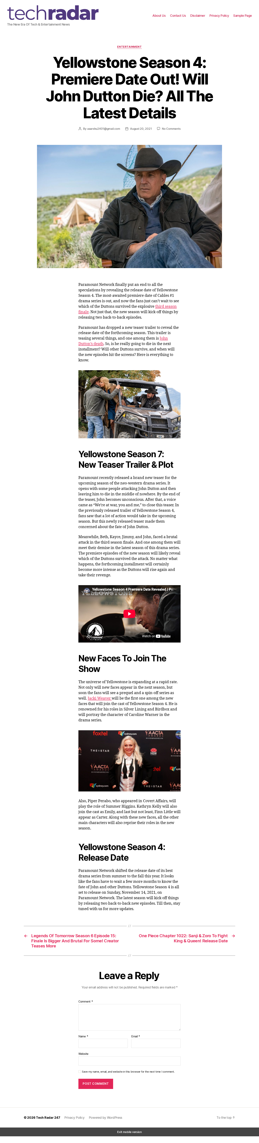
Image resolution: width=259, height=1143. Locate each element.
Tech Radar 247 (48, 1117)
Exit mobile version (129, 1132)
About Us (159, 15)
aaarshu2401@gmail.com (103, 128)
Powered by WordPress (105, 1117)
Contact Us (178, 15)
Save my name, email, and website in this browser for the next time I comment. (128, 1071)
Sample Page (242, 15)
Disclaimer (197, 15)
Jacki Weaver (100, 698)
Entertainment (129, 46)
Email (135, 1036)
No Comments (171, 128)
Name (83, 1036)
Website (83, 1054)
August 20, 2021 (141, 128)
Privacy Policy (219, 15)
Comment (85, 1001)
